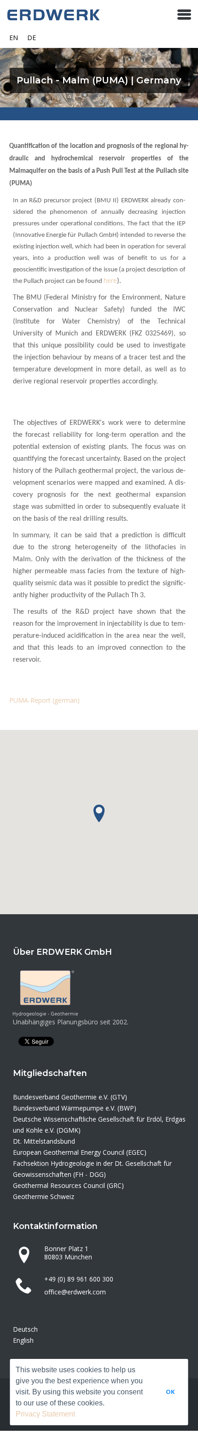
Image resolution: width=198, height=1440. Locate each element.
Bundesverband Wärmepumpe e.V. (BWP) (74, 1108)
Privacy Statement (45, 1414)
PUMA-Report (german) (44, 700)
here (110, 280)
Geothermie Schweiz (43, 1196)
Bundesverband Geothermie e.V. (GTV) (70, 1097)
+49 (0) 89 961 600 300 (78, 1279)
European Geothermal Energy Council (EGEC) (79, 1152)
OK (170, 1391)
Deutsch (25, 1329)
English (23, 1340)
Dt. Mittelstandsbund (44, 1141)
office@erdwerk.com (75, 1291)
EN (13, 37)
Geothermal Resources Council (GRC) (68, 1185)
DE (31, 37)
